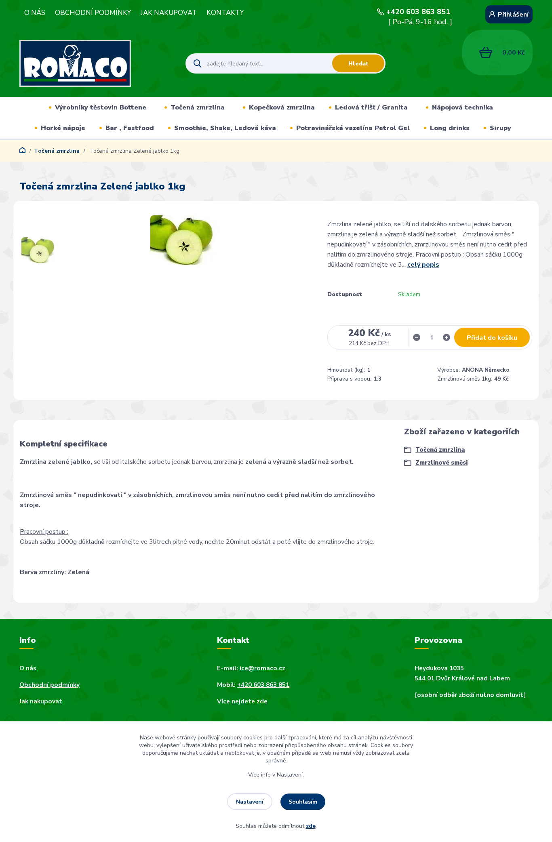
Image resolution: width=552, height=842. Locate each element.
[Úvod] (95, 63)
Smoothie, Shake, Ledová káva (225, 128)
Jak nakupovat (40, 701)
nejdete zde (250, 701)
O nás (27, 668)
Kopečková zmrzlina (282, 107)
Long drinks (450, 128)
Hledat (358, 63)
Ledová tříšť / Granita (371, 107)
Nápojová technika (462, 107)
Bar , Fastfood (129, 128)
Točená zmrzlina (198, 107)
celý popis (423, 264)
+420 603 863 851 (418, 11)
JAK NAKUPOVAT (169, 12)
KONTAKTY (225, 12)
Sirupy (500, 128)
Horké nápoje (63, 128)
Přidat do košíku (492, 337)
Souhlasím (303, 802)
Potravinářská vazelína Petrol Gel (353, 128)
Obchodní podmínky (49, 685)
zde (311, 826)
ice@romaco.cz (262, 668)
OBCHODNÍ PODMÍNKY (93, 12)
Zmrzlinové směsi (441, 463)
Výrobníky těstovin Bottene (100, 107)
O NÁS (34, 12)
